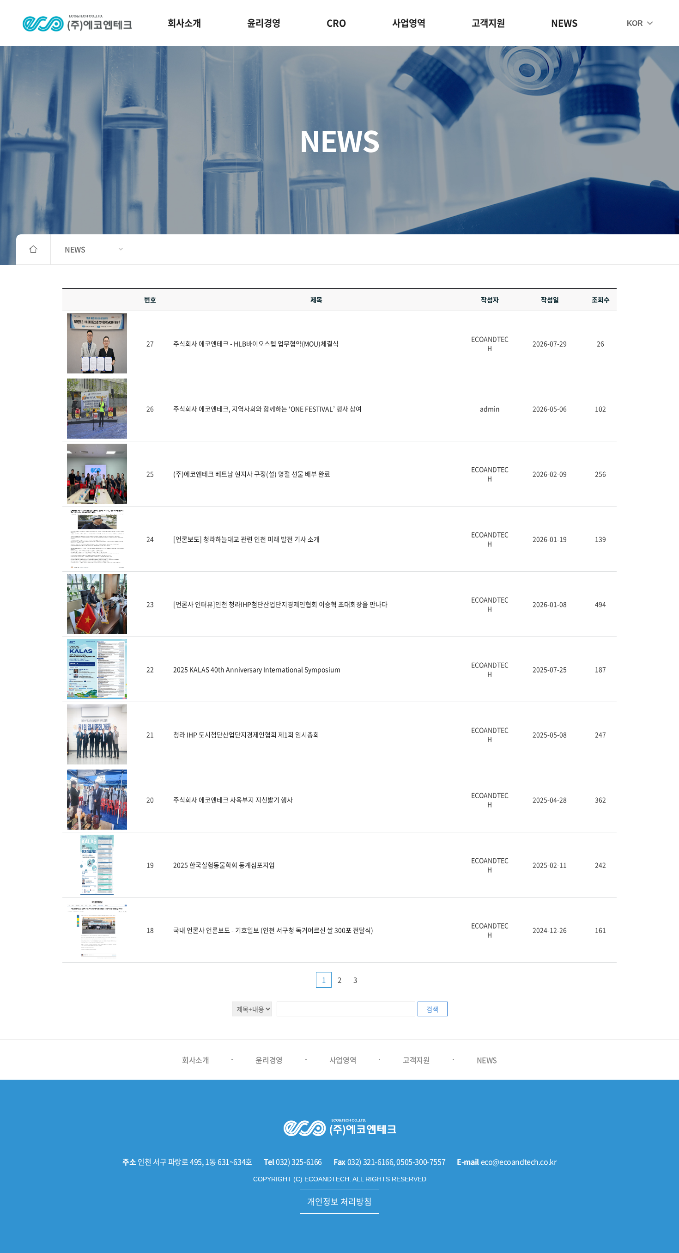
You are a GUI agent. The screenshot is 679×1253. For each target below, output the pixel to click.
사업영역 (408, 23)
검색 (432, 1009)
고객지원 (488, 23)
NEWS (564, 23)
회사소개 (184, 23)
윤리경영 (263, 23)
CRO (336, 23)
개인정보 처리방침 (339, 1201)
